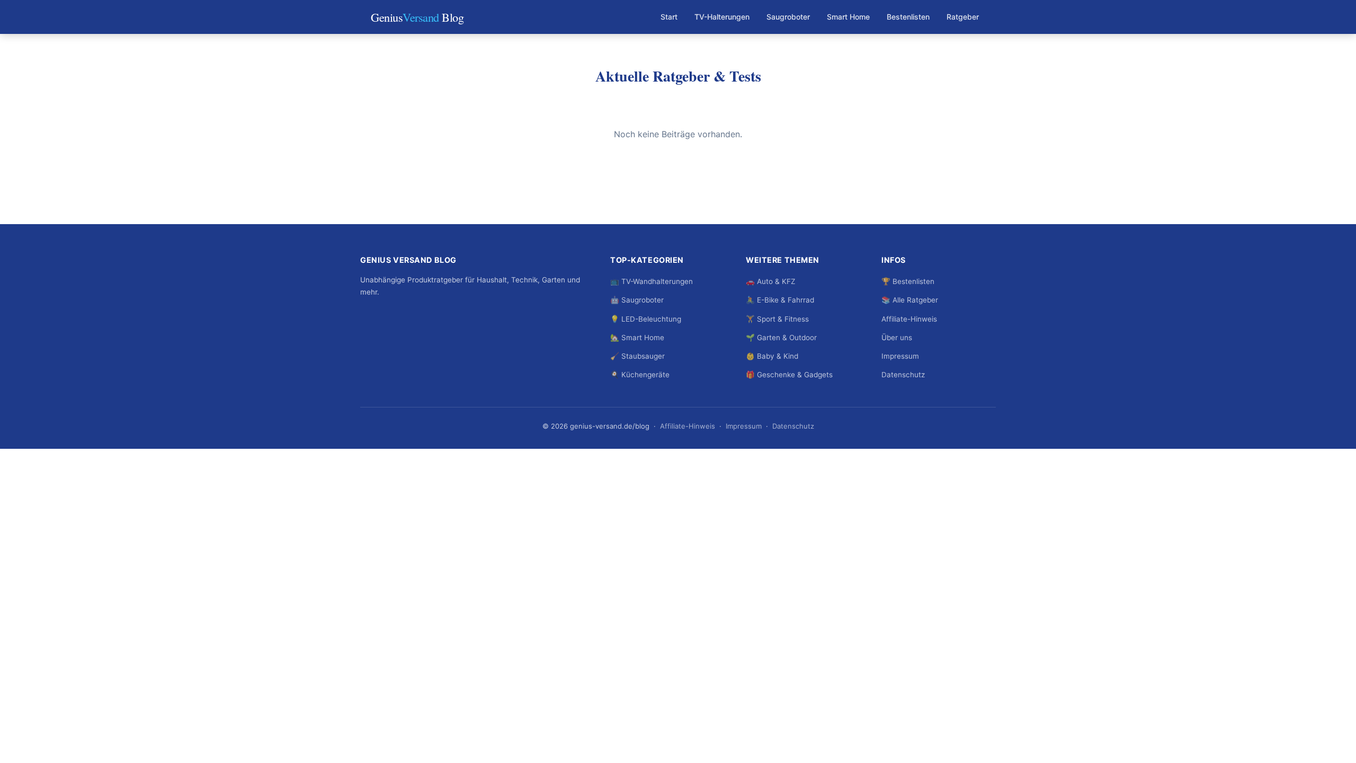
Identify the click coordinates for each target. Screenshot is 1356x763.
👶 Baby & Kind (772, 356)
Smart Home (848, 16)
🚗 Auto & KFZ (771, 281)
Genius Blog (417, 17)
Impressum (900, 356)
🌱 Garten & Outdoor (781, 337)
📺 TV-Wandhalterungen (651, 281)
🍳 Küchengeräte (640, 374)
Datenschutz (903, 374)
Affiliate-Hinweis (909, 319)
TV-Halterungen (722, 16)
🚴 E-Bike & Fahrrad (780, 300)
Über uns (896, 337)
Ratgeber (963, 16)
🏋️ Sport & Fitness (777, 319)
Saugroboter (788, 16)
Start (669, 16)
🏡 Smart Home (637, 337)
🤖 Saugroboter (637, 300)
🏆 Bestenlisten (907, 281)
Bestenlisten (908, 16)
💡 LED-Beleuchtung (645, 319)
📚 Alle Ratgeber (909, 300)
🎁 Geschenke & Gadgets (789, 374)
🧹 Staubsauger (637, 356)
